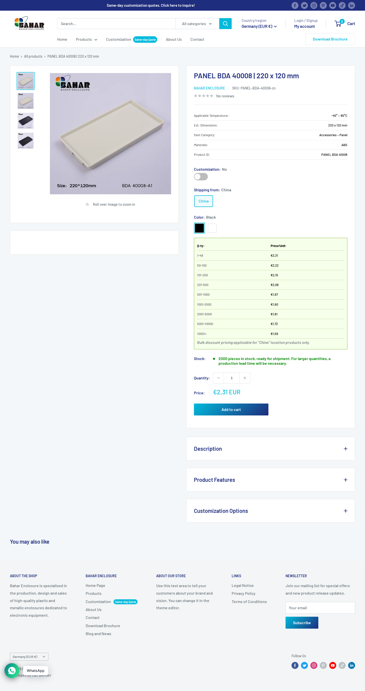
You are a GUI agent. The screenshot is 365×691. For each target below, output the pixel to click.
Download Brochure (330, 39)
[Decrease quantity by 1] (218, 378)
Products (84, 39)
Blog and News (98, 633)
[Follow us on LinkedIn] (351, 5)
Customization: (210, 169)
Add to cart (231, 409)
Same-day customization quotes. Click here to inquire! (151, 5)
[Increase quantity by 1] (245, 378)
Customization (118, 39)
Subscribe (302, 622)
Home (62, 39)
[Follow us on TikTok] (342, 5)
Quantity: (202, 377)
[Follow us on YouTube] (332, 5)
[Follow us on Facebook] (295, 5)
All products (33, 56)
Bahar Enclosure (209, 88)
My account (304, 26)
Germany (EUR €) (25, 656)
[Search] (225, 23)
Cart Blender (41, 675)
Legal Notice (243, 585)
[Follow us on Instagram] (313, 5)
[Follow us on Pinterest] (323, 5)
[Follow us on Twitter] (304, 5)
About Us (174, 39)
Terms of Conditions (249, 601)
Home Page (95, 585)
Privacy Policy (244, 593)
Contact (197, 39)
